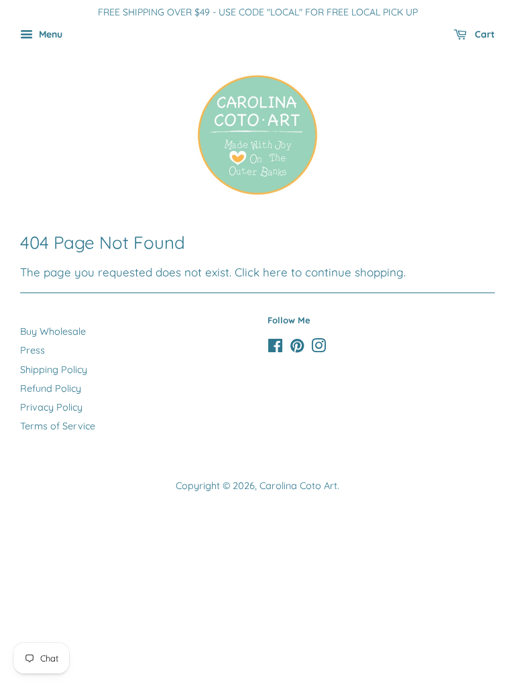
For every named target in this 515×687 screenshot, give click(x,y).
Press (32, 350)
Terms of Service (57, 426)
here (275, 272)
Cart (483, 34)
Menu (49, 34)
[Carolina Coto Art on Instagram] (318, 348)
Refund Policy (50, 388)
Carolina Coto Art (298, 486)
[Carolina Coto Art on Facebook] (275, 348)
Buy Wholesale (53, 331)
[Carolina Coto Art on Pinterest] (297, 348)
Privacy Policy (51, 407)
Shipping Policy (53, 370)
